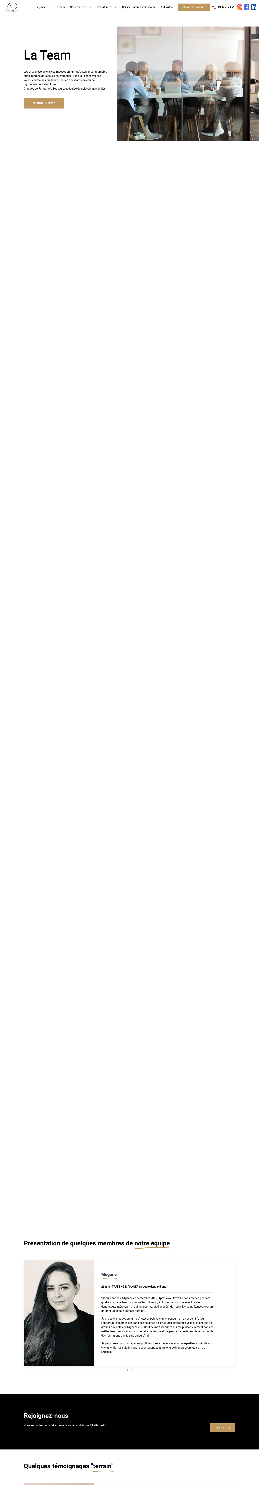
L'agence (41, 7)
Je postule (223, 1428)
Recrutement (104, 7)
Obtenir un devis (44, 103)
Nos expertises (78, 7)
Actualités (167, 7)
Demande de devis (193, 7)
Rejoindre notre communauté (139, 7)
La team (60, 7)
